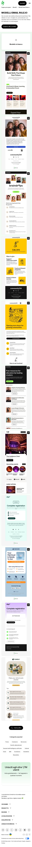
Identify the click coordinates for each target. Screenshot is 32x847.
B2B (10, 751)
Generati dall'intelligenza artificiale (12, 748)
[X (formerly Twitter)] (11, 829)
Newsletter (16, 755)
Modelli (15, 7)
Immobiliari (26, 751)
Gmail (4, 751)
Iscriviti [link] (22, 3)
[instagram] (16, 829)
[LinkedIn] (7, 829)
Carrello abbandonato (16, 745)
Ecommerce (17, 751)
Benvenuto (23, 741)
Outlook (27, 748)
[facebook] (2, 829)
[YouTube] (24, 829)
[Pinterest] (29, 829)
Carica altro (17, 728)
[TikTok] (20, 829)
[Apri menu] (30, 3)
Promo (7, 741)
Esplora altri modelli (9, 26)
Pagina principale (6, 7)
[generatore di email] (2, 3)
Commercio (15, 741)
